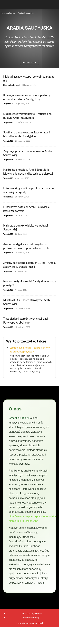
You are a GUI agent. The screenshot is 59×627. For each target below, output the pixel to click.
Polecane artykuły (31, 617)
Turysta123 (8, 103)
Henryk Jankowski (11, 85)
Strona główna (8, 12)
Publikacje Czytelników (31, 613)
